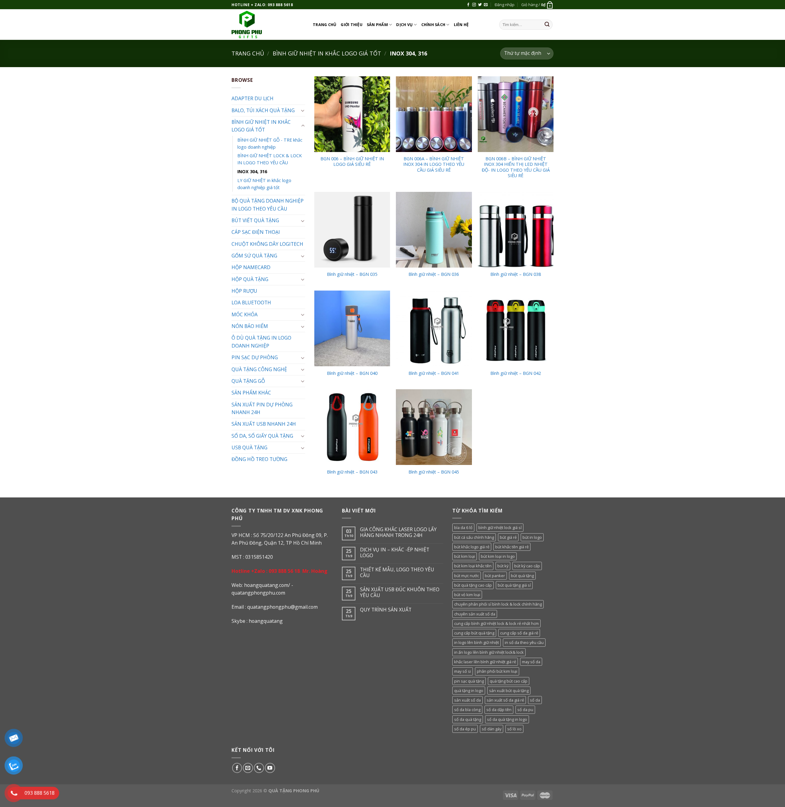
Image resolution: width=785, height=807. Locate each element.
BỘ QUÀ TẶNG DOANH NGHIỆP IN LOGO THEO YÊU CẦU (268, 204)
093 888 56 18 (284, 571)
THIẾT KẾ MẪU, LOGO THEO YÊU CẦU (397, 572)
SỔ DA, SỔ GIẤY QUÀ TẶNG (262, 435)
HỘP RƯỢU (244, 290)
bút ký (502, 566)
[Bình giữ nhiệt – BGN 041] (434, 328)
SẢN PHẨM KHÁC (251, 392)
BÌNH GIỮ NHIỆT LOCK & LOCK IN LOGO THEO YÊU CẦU (269, 159)
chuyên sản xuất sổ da (474, 614)
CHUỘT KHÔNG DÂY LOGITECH (267, 244)
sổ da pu (525, 709)
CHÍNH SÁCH (433, 24)
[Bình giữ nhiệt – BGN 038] (515, 230)
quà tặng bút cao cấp (508, 681)
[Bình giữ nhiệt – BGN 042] (515, 328)
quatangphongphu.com (258, 592)
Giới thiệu (351, 24)
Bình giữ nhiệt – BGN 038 (515, 274)
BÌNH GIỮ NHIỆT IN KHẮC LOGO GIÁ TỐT (327, 53)
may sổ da (531, 661)
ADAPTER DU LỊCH (253, 98)
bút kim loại (464, 556)
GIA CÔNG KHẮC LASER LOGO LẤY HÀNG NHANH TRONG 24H (398, 532)
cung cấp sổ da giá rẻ (519, 633)
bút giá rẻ (508, 537)
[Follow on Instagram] (474, 5)
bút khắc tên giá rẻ (512, 547)
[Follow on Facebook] (468, 5)
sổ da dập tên (498, 709)
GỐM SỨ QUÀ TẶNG (254, 255)
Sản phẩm (377, 24)
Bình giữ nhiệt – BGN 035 (352, 274)
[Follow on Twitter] (480, 5)
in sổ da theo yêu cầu (524, 642)
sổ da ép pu (465, 729)
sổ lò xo (514, 729)
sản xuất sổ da (467, 700)
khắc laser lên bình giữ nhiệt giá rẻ (485, 661)
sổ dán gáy (491, 729)
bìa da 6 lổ (463, 527)
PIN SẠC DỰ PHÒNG (255, 357)
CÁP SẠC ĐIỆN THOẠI (256, 232)
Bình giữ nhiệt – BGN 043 (352, 472)
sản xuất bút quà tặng (509, 690)
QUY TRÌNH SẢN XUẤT (386, 610)
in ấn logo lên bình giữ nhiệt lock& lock (489, 652)
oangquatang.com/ (268, 585)
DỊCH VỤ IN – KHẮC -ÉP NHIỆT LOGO (394, 552)
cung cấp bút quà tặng (474, 633)
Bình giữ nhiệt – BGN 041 (433, 373)
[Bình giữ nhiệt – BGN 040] (352, 328)
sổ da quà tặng (467, 719)
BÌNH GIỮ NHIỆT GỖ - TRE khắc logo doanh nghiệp (269, 143)
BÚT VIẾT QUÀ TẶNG (255, 220)
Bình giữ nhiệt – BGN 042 (515, 373)
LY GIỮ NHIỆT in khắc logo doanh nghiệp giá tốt (264, 183)
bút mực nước (466, 575)
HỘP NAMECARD (251, 267)
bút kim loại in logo (498, 556)
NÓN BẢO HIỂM (250, 326)
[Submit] (547, 25)
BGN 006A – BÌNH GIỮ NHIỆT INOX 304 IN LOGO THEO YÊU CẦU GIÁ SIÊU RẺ (433, 164)
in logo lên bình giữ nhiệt (476, 642)
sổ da (535, 700)
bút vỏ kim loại (467, 594)
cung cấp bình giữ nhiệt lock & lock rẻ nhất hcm (496, 623)
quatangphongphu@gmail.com (282, 606)
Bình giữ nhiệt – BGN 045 (433, 472)
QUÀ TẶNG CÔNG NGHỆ (259, 369)
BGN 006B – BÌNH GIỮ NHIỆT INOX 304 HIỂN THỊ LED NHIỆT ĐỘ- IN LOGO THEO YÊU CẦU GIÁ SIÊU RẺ (516, 167)
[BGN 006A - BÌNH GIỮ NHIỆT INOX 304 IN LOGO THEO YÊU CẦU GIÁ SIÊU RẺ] (434, 114)
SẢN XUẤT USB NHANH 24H (264, 424)
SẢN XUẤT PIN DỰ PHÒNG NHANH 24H (262, 408)
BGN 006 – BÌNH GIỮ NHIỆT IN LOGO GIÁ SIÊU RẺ (352, 161)
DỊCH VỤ (404, 24)
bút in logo (532, 537)
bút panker (495, 575)
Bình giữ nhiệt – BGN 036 (433, 274)
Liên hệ (461, 24)
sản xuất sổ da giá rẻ (505, 700)
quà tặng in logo (468, 690)
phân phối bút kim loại (497, 671)
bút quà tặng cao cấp (473, 585)
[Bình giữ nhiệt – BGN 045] (434, 427)
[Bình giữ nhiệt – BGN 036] (434, 230)
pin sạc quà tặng (469, 681)
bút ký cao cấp (527, 566)
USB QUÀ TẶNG (249, 447)
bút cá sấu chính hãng (474, 537)
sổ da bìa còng (467, 709)
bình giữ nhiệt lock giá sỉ (500, 527)
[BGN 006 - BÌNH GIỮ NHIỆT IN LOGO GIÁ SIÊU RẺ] (352, 114)
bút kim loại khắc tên (473, 566)
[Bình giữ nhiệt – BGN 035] (352, 230)
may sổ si (462, 671)
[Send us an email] (486, 5)
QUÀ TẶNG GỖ (248, 381)
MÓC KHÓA (245, 314)
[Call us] (259, 768)
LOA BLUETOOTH (251, 302)
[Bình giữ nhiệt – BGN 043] (352, 427)
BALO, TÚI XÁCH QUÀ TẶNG (263, 110)
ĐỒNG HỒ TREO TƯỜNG (259, 459)
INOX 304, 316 (252, 171)
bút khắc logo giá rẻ (471, 547)
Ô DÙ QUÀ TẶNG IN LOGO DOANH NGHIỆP (261, 341)
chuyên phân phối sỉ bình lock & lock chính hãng (498, 604)
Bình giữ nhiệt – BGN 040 (352, 373)
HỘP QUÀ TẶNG (250, 279)
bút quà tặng (522, 575)
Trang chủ (324, 24)
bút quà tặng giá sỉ (514, 585)
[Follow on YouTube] (270, 768)
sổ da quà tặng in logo (507, 719)
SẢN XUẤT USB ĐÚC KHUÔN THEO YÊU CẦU (399, 592)
